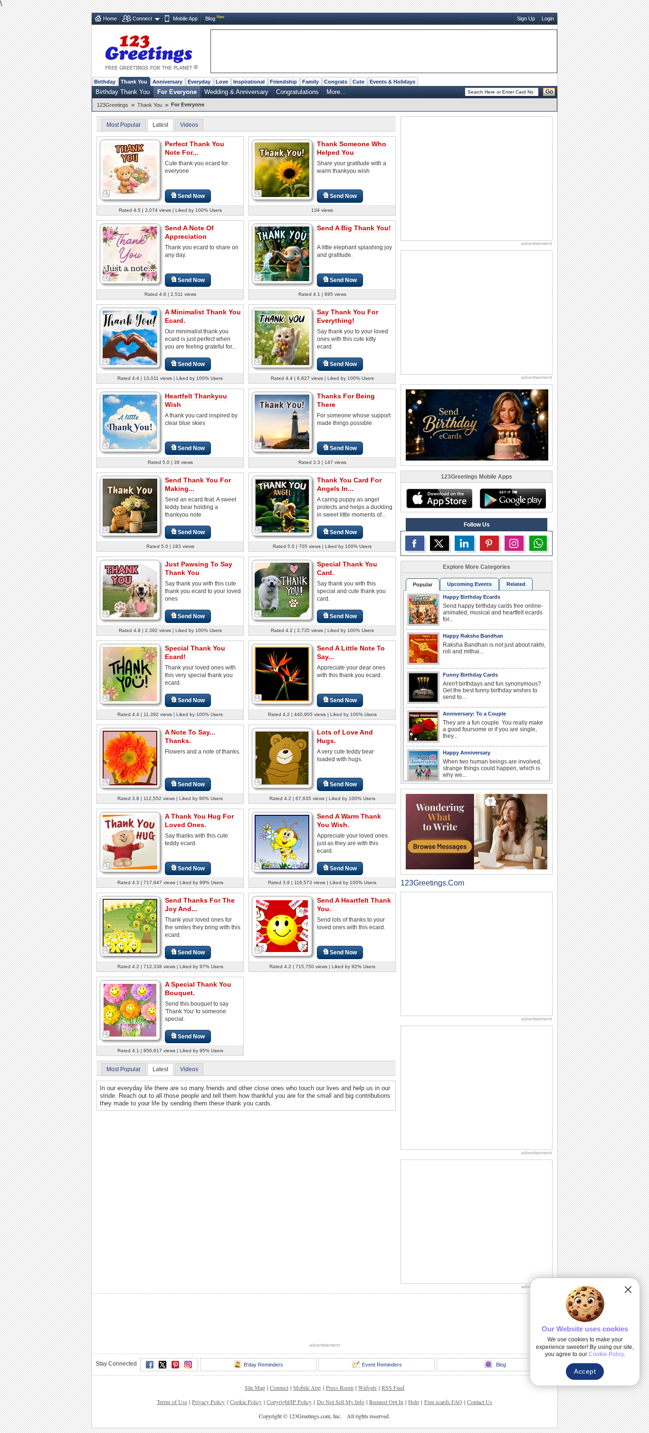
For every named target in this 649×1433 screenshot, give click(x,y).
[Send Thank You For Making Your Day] (130, 505)
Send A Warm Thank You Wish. (349, 820)
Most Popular (123, 125)
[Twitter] (162, 1364)
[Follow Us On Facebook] (414, 543)
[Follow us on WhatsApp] (538, 543)
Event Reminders (382, 1364)
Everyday (199, 82)
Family (310, 82)
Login (548, 18)
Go (549, 91)
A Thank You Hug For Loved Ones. (199, 820)
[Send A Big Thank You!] (282, 253)
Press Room (339, 1387)
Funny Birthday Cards (470, 675)
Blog (210, 18)
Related (515, 584)
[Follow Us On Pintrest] (489, 543)
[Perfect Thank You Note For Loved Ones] (130, 169)
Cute (358, 82)
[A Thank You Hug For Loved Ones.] (130, 842)
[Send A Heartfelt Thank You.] (282, 926)
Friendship (283, 82)
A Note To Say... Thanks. (190, 736)
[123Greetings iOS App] (439, 499)
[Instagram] (188, 1364)
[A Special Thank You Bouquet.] (130, 1010)
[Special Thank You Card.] (282, 589)
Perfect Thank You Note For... (194, 148)
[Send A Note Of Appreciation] (130, 253)
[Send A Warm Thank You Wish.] (282, 842)
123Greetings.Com (432, 883)
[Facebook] (149, 1364)
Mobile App (185, 18)
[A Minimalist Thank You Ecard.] (130, 337)
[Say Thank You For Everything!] (282, 337)
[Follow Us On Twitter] (439, 543)
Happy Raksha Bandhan (473, 636)
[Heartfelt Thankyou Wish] (130, 421)
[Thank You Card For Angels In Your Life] (282, 505)
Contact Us (479, 1401)
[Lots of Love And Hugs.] (282, 758)
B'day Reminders (263, 1364)
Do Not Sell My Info (340, 1401)
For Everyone (177, 91)
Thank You (134, 82)
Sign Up (526, 18)
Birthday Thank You (122, 91)
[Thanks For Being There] (282, 421)
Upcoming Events (469, 584)
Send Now (191, 196)
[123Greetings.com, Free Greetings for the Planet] (151, 50)
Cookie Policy (246, 1401)
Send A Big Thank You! (354, 228)
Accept (585, 1371)
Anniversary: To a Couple (474, 713)
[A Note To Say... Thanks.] (130, 758)
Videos (189, 125)
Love (222, 82)
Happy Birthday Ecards (471, 597)
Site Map (255, 1387)
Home (110, 18)
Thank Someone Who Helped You (351, 148)
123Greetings (112, 105)
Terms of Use (172, 1401)
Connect (142, 18)
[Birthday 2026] (477, 424)
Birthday (104, 82)
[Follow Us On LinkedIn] (464, 543)
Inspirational (249, 82)
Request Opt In (386, 1401)
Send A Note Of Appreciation (189, 232)
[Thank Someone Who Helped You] (282, 169)
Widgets (367, 1387)
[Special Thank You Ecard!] (130, 673)
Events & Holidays (392, 82)
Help (413, 1401)
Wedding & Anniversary (236, 91)
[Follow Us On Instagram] (514, 543)
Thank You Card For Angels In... (349, 484)
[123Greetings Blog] (476, 831)
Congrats (335, 82)
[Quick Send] (106, 194)
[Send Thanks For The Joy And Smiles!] (130, 926)
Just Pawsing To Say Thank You (198, 568)
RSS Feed (393, 1387)
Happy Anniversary (466, 752)
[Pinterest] (175, 1364)
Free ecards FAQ (443, 1401)
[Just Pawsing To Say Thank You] (130, 589)
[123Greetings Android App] (512, 499)
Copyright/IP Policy (289, 1401)
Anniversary (167, 82)
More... (336, 91)
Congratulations (297, 91)
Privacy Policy (208, 1401)
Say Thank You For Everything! (347, 316)
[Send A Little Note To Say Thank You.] (282, 673)
